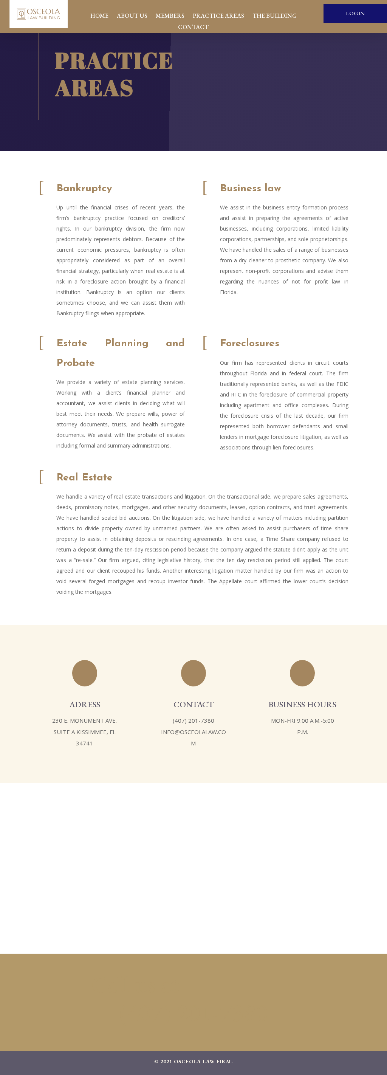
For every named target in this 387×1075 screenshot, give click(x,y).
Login (355, 13)
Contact (193, 28)
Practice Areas (218, 16)
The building (274, 16)
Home (99, 16)
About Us (132, 16)
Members (170, 16)
